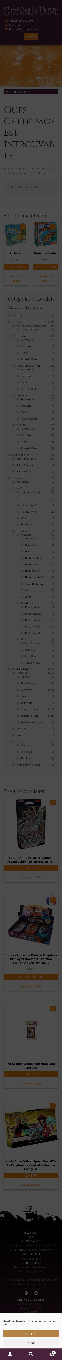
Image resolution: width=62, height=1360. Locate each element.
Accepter (31, 1333)
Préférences (31, 1351)
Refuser (31, 1342)
